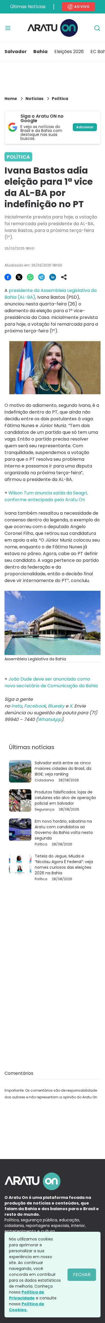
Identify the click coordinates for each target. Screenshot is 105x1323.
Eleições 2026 (69, 51)
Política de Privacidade (26, 1295)
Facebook (35, 706)
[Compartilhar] (63, 277)
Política (60, 98)
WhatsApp (49, 719)
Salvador (15, 51)
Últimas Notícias (28, 6)
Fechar (81, 1274)
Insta (16, 706)
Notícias (34, 98)
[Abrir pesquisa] (97, 28)
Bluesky (56, 706)
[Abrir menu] (7, 28)
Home (10, 98)
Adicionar (85, 127)
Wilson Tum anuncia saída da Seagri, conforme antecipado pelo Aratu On (46, 496)
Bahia (40, 51)
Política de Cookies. (26, 1307)
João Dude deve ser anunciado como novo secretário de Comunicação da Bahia (51, 682)
